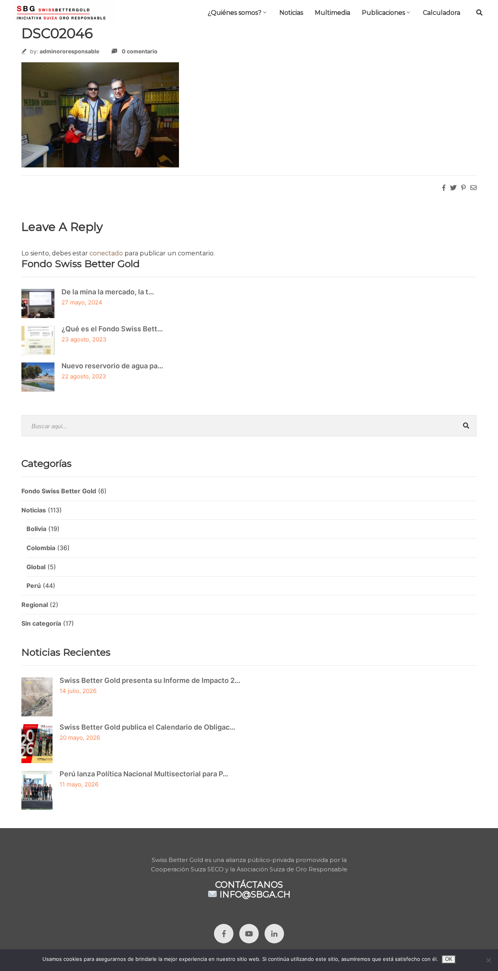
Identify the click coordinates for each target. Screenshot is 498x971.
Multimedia (332, 12)
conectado (106, 253)
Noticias (291, 12)
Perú (33, 585)
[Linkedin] (274, 933)
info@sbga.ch (255, 894)
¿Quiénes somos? (234, 12)
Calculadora (441, 12)
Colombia (40, 548)
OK (448, 959)
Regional (34, 605)
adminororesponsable (69, 51)
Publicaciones (383, 12)
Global (36, 567)
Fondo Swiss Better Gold (58, 491)
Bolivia (36, 529)
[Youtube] (249, 933)
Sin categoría (41, 623)
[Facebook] (223, 933)
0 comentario (140, 51)
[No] (488, 960)
